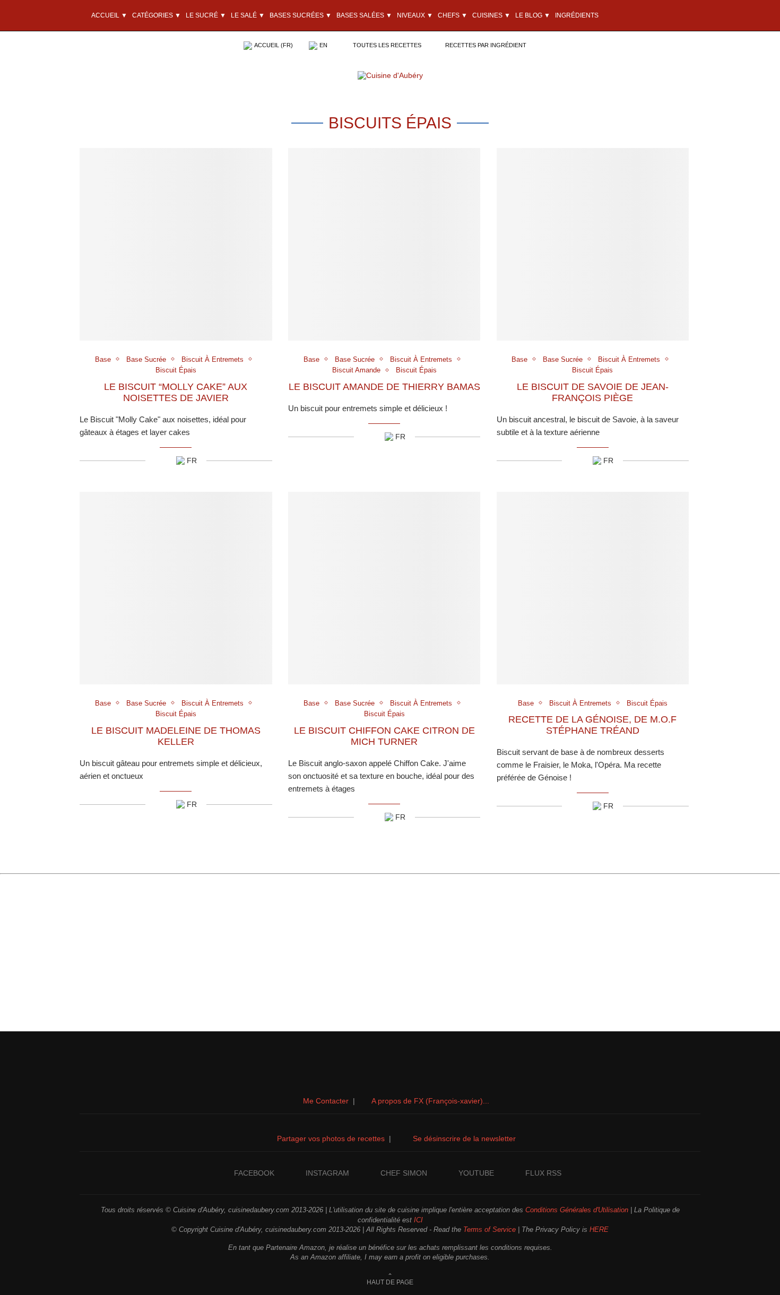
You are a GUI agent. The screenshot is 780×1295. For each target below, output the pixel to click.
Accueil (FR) (273, 45)
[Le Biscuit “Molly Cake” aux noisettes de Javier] (176, 244)
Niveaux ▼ (415, 15)
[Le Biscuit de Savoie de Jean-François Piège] (593, 244)
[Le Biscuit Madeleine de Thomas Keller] (176, 588)
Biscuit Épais (175, 370)
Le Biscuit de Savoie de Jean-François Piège (593, 392)
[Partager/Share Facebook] (154, 460)
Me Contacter (326, 1101)
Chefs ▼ (452, 15)
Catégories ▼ (156, 15)
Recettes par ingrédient (485, 45)
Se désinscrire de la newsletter (464, 1138)
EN (323, 45)
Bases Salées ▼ (364, 15)
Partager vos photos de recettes (331, 1138)
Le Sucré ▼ (206, 15)
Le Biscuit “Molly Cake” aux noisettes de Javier (175, 392)
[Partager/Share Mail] (167, 460)
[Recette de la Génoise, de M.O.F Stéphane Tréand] (593, 588)
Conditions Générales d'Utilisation (576, 1210)
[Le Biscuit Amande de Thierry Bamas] (384, 244)
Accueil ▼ (108, 15)
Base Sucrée (146, 359)
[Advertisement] (390, 957)
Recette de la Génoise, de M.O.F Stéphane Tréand (592, 725)
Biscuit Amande (356, 370)
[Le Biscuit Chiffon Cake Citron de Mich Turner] (384, 588)
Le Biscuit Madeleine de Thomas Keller (176, 736)
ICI (418, 1220)
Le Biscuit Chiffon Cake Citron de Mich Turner (384, 736)
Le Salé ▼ (248, 15)
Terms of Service (489, 1229)
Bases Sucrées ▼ (301, 15)
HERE (599, 1229)
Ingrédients (577, 15)
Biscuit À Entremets (212, 359)
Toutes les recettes (387, 45)
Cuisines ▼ (491, 15)
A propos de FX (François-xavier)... (430, 1101)
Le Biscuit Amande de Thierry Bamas (384, 386)
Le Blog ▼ (532, 15)
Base (103, 359)
